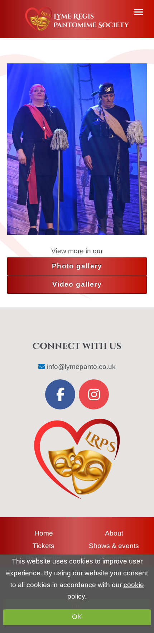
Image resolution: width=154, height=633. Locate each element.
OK (77, 616)
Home (43, 533)
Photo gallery (77, 266)
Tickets (43, 546)
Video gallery (77, 284)
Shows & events (114, 546)
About (114, 533)
